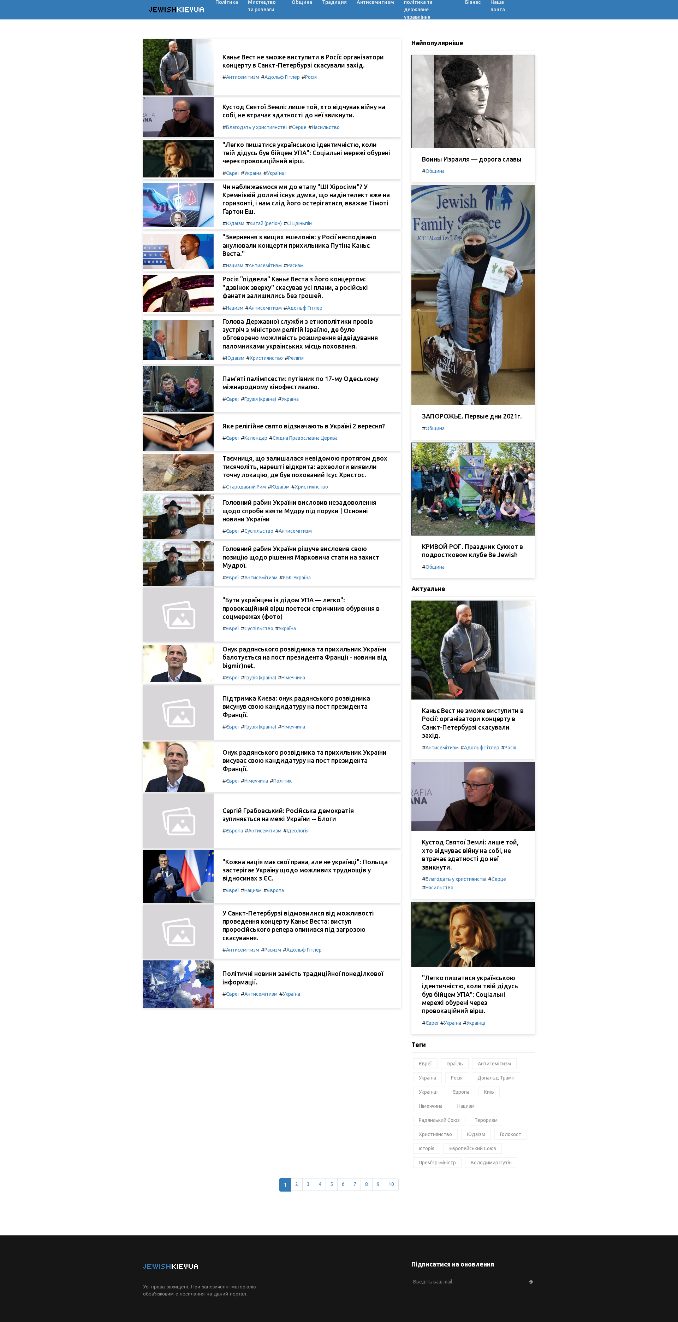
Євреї (232, 173)
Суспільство (258, 531)
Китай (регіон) (266, 223)
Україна (253, 173)
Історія (426, 1148)
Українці (276, 173)
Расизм (295, 265)
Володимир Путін (491, 1162)
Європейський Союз (472, 1148)
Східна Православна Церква (305, 438)
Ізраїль (455, 1063)
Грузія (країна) (260, 399)
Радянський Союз (439, 1120)
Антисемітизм (242, 77)
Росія (311, 77)
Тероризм (486, 1120)
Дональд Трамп (496, 1078)
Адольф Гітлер (282, 77)
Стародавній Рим (246, 487)
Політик (282, 781)
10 (391, 1184)
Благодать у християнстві (256, 127)
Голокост (510, 1134)
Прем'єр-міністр (437, 1162)
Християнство (266, 358)
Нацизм (234, 265)
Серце (299, 127)
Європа (234, 830)
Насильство (326, 127)
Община (435, 171)
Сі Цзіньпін (299, 223)
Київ (489, 1092)
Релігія (296, 358)
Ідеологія (298, 830)
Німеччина (293, 677)
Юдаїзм (235, 223)
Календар (255, 438)
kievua (177, 9)
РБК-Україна (297, 577)
